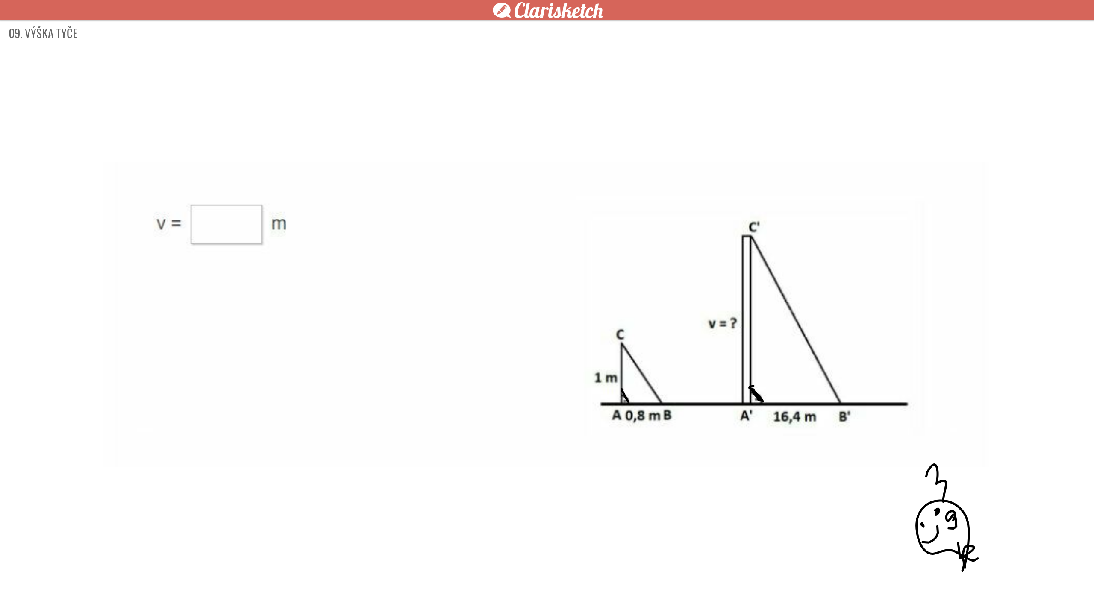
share (700, 594)
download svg (688, 594)
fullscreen (675, 594)
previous (527, 594)
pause (393, 594)
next (566, 594)
